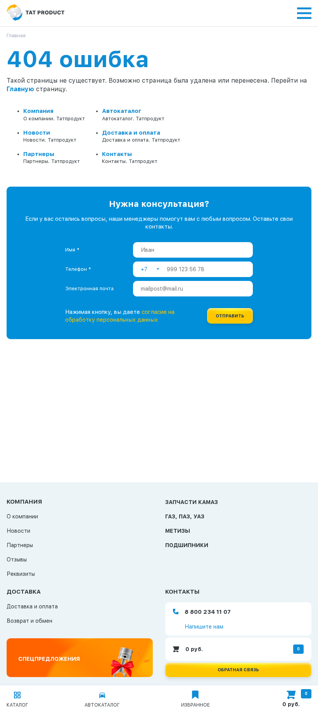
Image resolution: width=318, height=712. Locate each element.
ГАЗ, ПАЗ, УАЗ (184, 516)
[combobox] (150, 269)
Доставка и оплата (131, 132)
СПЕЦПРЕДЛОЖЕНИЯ (49, 659)
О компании (22, 516)
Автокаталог (121, 110)
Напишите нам (204, 627)
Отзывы (17, 559)
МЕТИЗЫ (177, 531)
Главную (20, 89)
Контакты (117, 154)
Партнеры (38, 154)
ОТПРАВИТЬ (230, 316)
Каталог (17, 705)
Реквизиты (21, 574)
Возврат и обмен (29, 621)
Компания (38, 110)
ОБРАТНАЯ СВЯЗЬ (238, 669)
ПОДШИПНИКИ (186, 545)
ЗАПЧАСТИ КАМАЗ (191, 502)
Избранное (195, 705)
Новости (36, 132)
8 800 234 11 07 (208, 611)
